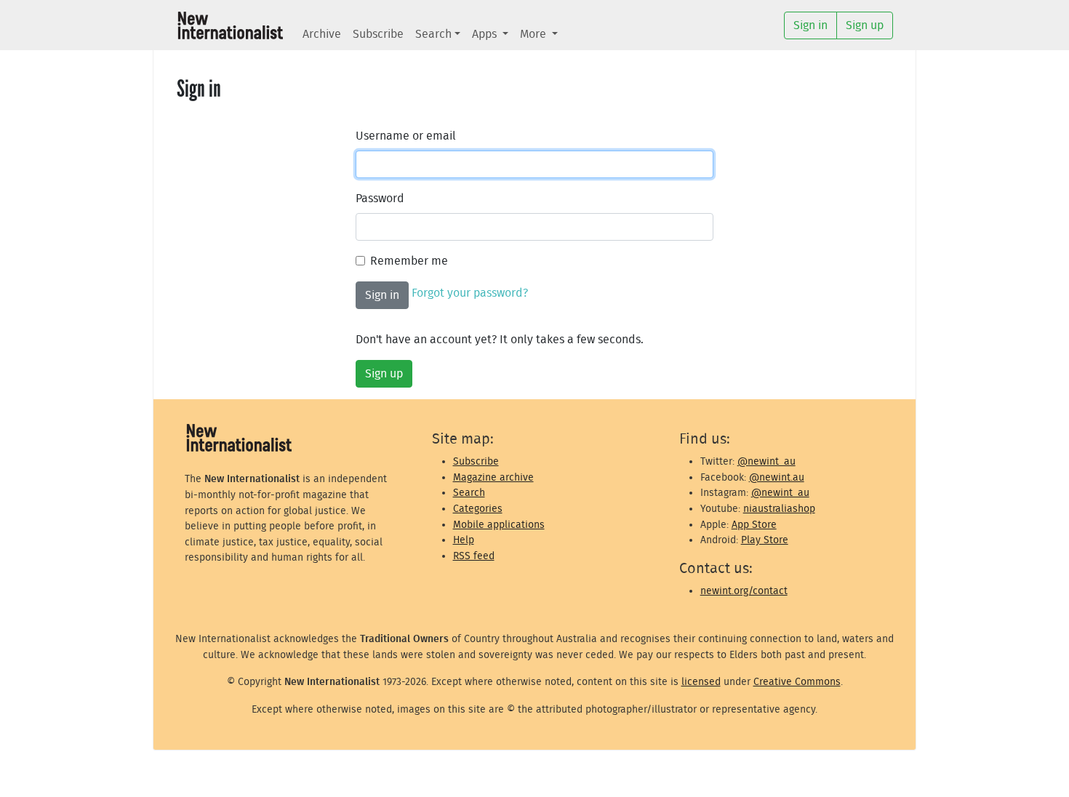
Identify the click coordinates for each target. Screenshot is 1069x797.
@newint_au (766, 461)
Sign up (384, 374)
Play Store (764, 539)
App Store (754, 524)
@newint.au (776, 477)
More (534, 34)
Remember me (409, 261)
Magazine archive (493, 477)
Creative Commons (797, 681)
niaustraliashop (779, 508)
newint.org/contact (744, 590)
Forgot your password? (470, 293)
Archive (322, 34)
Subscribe (378, 34)
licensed (701, 681)
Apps (486, 34)
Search (433, 34)
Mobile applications (499, 524)
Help (463, 539)
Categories (478, 508)
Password (380, 198)
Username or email (406, 136)
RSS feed (474, 555)
